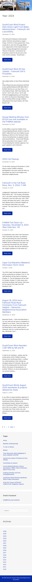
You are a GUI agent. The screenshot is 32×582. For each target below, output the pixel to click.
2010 (4, 569)
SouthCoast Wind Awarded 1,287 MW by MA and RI (14, 346)
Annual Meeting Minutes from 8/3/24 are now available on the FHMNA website (15, 119)
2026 (4, 531)
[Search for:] (16, 510)
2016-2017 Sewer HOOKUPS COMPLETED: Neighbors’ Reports (13, 483)
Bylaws (5, 450)
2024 (4, 536)
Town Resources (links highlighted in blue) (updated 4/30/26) (14, 454)
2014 (4, 560)
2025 (4, 533)
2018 (4, 550)
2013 (4, 562)
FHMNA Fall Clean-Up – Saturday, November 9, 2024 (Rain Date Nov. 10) (15, 224)
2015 (4, 557)
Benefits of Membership (10, 443)
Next (12, 427)
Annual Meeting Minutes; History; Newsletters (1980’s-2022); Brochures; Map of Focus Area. (15, 467)
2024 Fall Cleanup (10, 159)
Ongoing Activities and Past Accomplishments (11, 473)
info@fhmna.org (8, 500)
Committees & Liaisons (10, 463)
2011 (4, 567)
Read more (7, 59)
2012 (4, 564)
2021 (4, 543)
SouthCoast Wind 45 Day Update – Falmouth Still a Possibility (13, 71)
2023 (4, 538)
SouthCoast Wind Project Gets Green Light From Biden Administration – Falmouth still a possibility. (16, 28)
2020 (4, 545)
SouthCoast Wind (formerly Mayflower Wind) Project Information (15, 478)
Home (5, 440)
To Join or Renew (8, 447)
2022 (4, 541)
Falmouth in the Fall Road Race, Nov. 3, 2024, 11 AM (14, 184)
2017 (4, 552)
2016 (4, 555)
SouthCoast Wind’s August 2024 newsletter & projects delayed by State (14, 387)
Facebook (16, 500)
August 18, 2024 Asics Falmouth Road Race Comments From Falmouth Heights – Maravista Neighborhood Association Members (14, 306)
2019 (4, 548)
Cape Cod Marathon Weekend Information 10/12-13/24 (16, 263)
